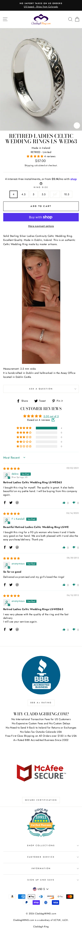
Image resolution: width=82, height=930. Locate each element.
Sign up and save (41, 879)
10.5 (66, 194)
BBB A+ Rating (41, 702)
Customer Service (41, 857)
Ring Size (41, 187)
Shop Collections (41, 845)
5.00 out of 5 (51, 416)
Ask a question (41, 388)
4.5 (24, 194)
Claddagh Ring (41, 926)
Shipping (29, 165)
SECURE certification (41, 800)
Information (41, 868)
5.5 (44, 194)
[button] (35, 156)
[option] (41, 5)
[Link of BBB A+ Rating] (41, 675)
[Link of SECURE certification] (41, 772)
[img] (11, 468)
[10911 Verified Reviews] (41, 837)
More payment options (41, 226)
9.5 (55, 194)
